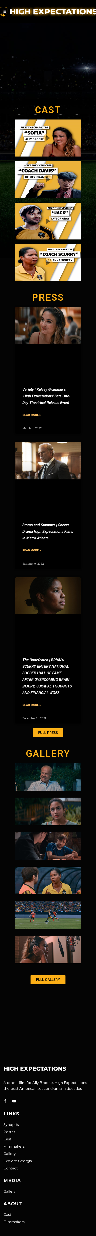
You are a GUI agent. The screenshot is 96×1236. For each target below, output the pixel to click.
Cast (7, 1139)
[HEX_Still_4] (48, 845)
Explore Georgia (17, 1161)
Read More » (31, 415)
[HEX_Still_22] (48, 811)
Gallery (9, 1153)
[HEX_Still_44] (48, 915)
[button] (48, 732)
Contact (10, 1168)
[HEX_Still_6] (48, 777)
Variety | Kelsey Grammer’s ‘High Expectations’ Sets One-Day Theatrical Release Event (46, 396)
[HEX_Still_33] (48, 949)
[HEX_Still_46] (48, 880)
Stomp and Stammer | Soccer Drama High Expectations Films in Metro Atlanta (47, 531)
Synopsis (11, 1124)
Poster (9, 1132)
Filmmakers (13, 1146)
